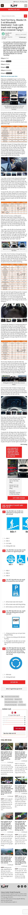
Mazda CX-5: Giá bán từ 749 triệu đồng (13, 486)
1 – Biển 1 (7, 538)
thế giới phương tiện (11, 705)
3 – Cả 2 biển (7, 543)
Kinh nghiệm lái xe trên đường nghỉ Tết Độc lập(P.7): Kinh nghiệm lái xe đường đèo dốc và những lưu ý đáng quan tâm (6, 826)
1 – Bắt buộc (7, 674)
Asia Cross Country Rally (12, 696)
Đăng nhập (24, 1)
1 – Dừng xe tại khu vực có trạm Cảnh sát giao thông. (14, 634)
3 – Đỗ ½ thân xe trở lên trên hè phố (14, 607)
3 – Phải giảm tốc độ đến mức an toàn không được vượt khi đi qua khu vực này (14, 642)
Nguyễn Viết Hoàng (8, 34)
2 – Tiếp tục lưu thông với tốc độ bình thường (14, 638)
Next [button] (4, 164)
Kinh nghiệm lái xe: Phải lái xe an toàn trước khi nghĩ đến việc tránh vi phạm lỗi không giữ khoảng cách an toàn (6, 756)
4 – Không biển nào (9, 546)
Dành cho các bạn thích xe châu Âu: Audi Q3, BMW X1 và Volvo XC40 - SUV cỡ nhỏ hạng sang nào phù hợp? (21, 755)
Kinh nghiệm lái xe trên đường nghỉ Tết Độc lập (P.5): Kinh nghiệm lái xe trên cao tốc (6, 860)
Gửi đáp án (14, 682)
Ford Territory (9, 699)
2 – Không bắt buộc (9, 677)
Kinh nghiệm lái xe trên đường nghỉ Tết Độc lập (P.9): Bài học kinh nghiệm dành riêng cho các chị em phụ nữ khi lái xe (7, 790)
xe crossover (21, 705)
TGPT (20, 702)
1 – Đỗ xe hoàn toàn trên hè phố (13, 602)
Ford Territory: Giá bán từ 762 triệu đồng (14, 481)
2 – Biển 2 (7, 541)
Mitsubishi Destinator (11, 702)
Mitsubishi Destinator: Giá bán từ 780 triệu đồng (14, 492)
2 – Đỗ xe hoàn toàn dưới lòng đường (14, 604)
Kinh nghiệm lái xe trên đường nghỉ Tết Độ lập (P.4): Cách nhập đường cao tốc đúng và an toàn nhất (20, 860)
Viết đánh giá (19, 728)
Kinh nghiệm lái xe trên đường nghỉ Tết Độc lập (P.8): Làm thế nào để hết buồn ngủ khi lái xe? (21, 788)
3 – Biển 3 (7, 575)
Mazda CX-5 (18, 699)
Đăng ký (17, 1)
